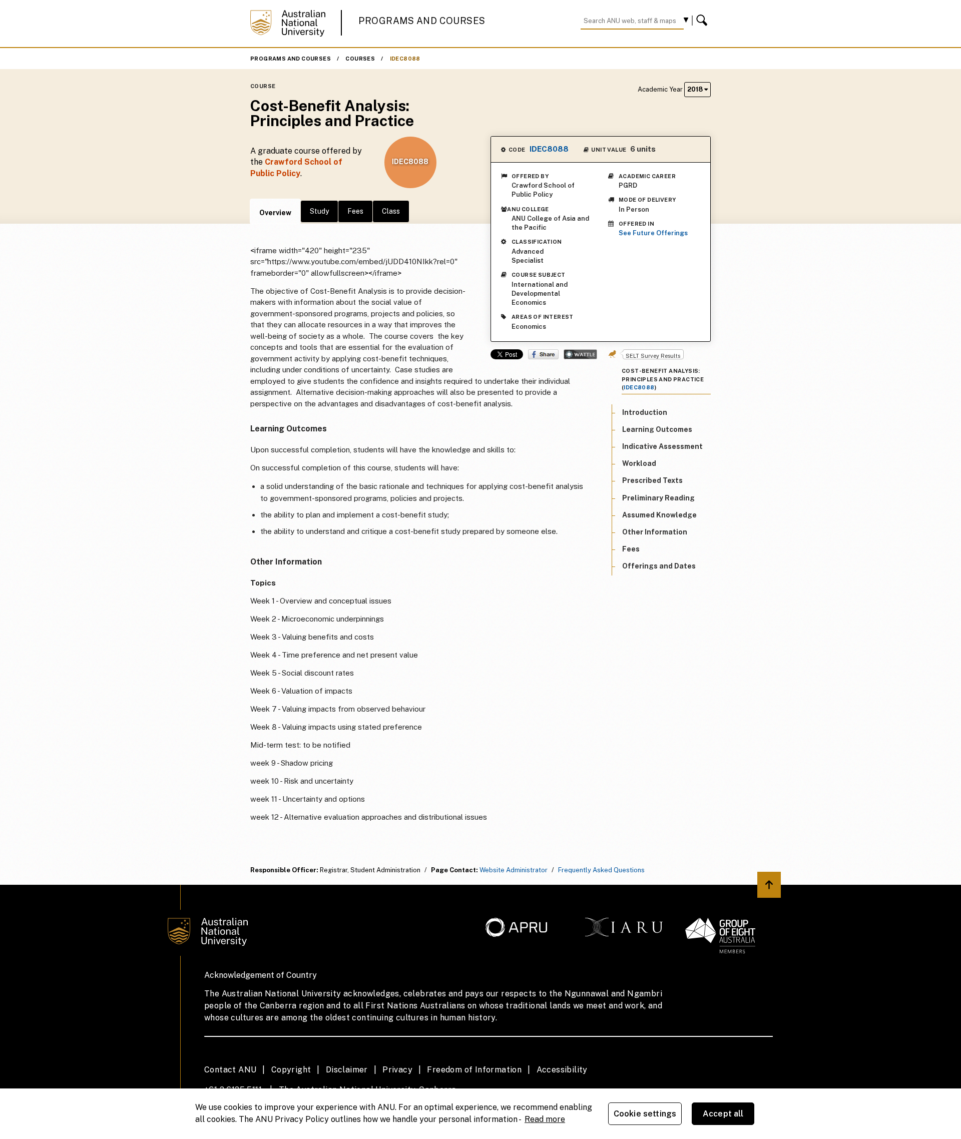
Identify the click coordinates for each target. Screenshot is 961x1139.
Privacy (397, 1069)
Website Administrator (513, 870)
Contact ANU (230, 1069)
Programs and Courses (422, 21)
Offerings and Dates (659, 566)
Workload (639, 463)
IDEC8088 (405, 59)
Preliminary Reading (658, 497)
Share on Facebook (543, 354)
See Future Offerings (653, 233)
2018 (695, 89)
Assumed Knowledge (659, 515)
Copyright (291, 1069)
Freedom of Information (474, 1069)
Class (391, 211)
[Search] (703, 21)
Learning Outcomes (657, 429)
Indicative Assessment (662, 446)
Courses (360, 59)
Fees (355, 211)
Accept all (723, 1113)
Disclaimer (347, 1069)
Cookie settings (645, 1113)
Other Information (654, 532)
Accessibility (562, 1069)
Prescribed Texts (652, 480)
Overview (275, 213)
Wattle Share (580, 354)
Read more (545, 1119)
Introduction (644, 412)
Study (319, 211)
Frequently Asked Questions (601, 870)
